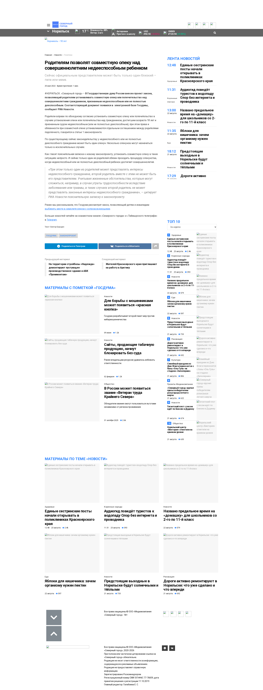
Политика (27, 49)
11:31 (171, 90)
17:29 (171, 176)
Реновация (177, 339)
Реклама (27, 42)
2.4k (189, 251)
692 (182, 355)
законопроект (68, 236)
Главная (48, 55)
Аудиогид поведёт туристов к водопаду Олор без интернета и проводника (197, 95)
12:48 (171, 65)
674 (182, 418)
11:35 (171, 131)
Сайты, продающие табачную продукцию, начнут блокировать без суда (129, 348)
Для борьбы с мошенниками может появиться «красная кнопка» (128, 305)
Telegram (52, 219)
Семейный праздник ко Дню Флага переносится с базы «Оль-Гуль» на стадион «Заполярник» (180, 367)
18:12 (171, 151)
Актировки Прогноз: (126, 32)
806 (182, 376)
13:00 (171, 110)
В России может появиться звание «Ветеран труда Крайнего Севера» (127, 392)
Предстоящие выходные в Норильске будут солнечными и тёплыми (194, 159)
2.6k (124, 420)
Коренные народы (172, 100)
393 (188, 272)
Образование (30, 93)
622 (182, 398)
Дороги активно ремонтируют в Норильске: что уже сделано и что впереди (179, 346)
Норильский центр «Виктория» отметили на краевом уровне (179, 429)
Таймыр (29, 83)
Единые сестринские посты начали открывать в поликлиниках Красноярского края (197, 73)
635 (182, 439)
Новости (58, 55)
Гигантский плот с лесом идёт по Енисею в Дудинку (180, 407)
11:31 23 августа (175, 272)
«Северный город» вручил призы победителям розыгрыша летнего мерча (180, 391)
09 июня (107, 333)
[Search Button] (37, 112)
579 (182, 293)
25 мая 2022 (50, 86)
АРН (17, 88)
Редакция (28, 39)
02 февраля (109, 377)
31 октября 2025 (111, 420)
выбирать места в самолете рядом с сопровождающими (77, 208)
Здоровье (172, 81)
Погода (26, 59)
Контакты (28, 46)
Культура (176, 360)
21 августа (172, 334)
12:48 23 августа (175, 251)
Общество (109, 384)
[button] (32, 62)
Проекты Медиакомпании (180, 384)
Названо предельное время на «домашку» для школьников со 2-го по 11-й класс (197, 116)
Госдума (51, 236)
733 (182, 334)
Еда (169, 143)
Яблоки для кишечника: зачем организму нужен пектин (194, 137)
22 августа (172, 293)
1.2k (117, 333)
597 (182, 313)
